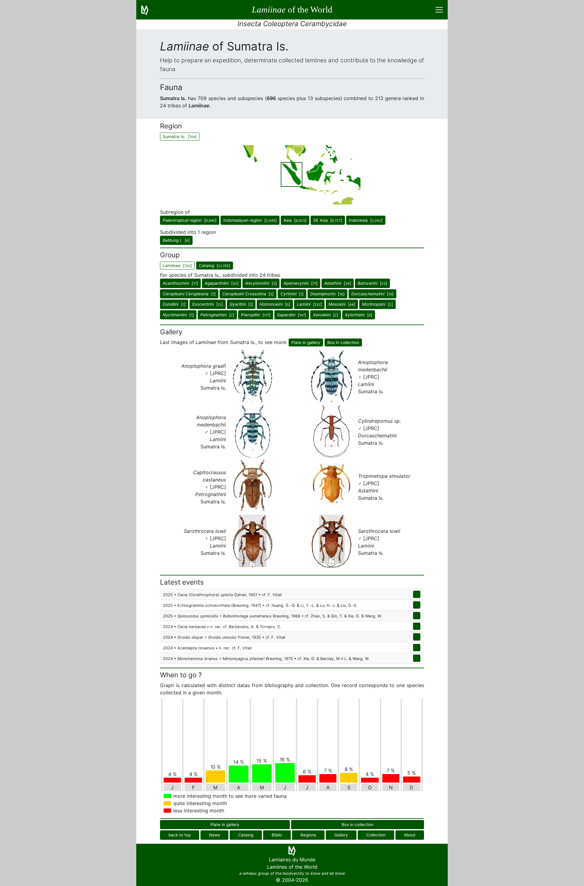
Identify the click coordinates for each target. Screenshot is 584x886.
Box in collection (343, 342)
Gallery (341, 834)
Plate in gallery (305, 342)
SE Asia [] (327, 220)
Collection (376, 834)
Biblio (277, 834)
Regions (308, 834)
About (409, 834)
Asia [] (295, 220)
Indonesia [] (366, 220)
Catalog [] (214, 265)
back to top (180, 834)
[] (190, 220)
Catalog (245, 834)
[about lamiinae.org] (148, 9)
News (214, 834)
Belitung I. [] (176, 240)
